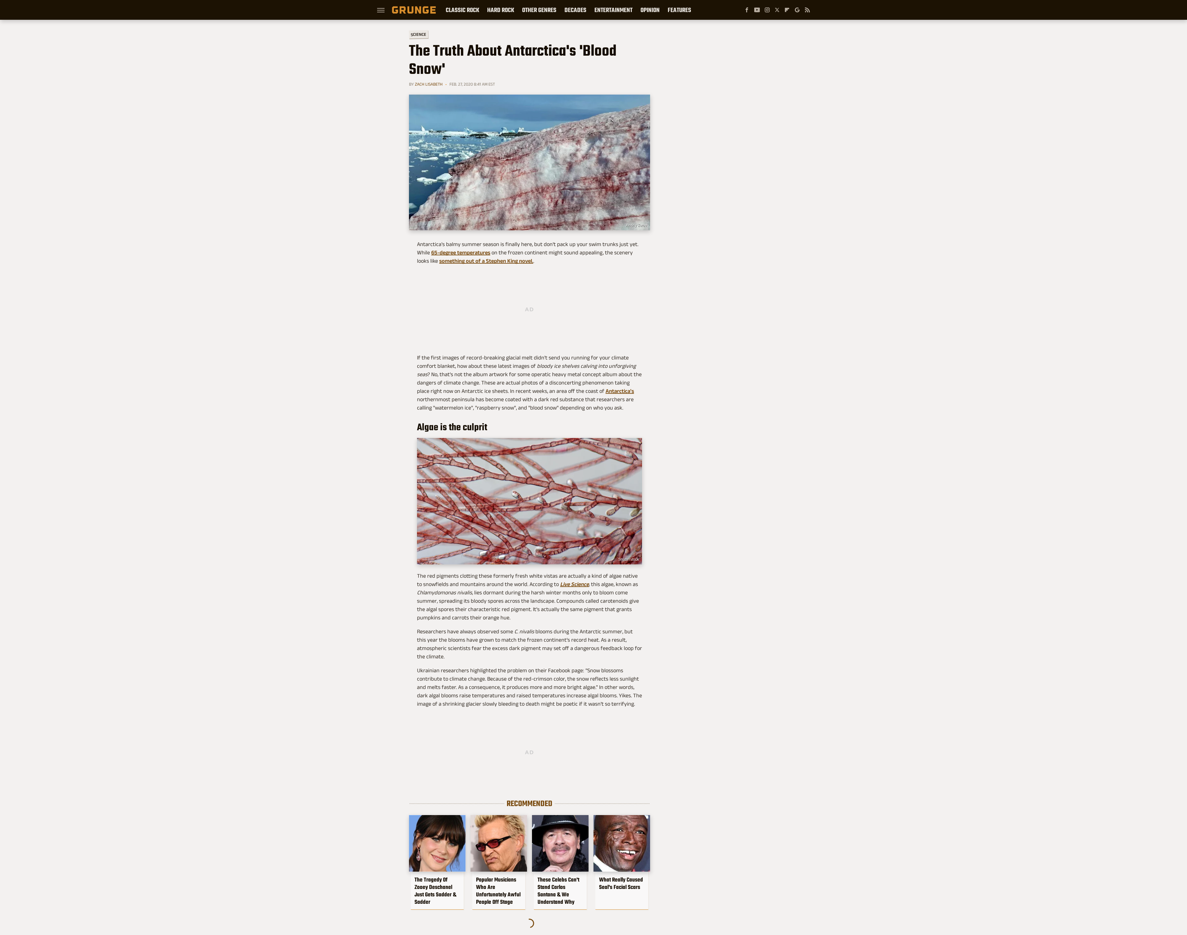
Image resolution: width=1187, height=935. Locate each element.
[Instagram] (767, 9)
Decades (575, 10)
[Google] (797, 9)
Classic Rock (462, 10)
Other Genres (539, 10)
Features (679, 10)
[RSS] (807, 9)
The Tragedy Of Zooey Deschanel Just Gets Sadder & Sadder (435, 891)
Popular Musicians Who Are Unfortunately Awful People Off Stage (498, 891)
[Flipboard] (787, 9)
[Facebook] (746, 9)
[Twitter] (777, 9)
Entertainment (613, 10)
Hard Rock (500, 10)
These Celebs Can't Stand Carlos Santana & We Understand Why (558, 891)
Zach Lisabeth (429, 84)
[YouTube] (757, 9)
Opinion (650, 10)
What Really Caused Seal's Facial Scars (621, 883)
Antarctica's (620, 391)
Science (418, 34)
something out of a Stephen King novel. (486, 261)
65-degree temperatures (460, 252)
